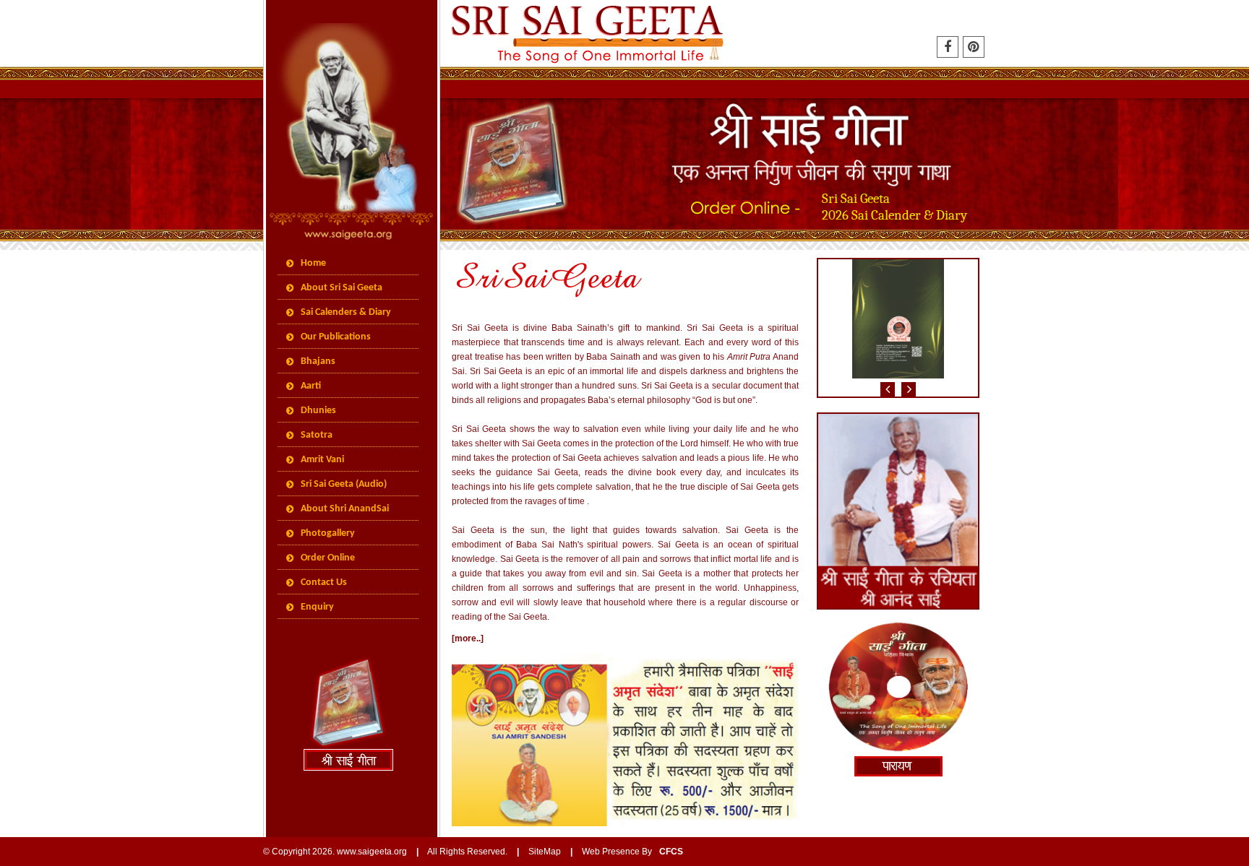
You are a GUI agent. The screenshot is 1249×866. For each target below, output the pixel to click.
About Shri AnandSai (345, 508)
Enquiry (317, 607)
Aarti (311, 386)
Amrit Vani (322, 459)
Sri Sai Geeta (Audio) (344, 484)
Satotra (316, 435)
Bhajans (318, 361)
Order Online (328, 558)
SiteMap (544, 851)
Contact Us (324, 582)
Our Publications (336, 337)
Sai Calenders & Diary (346, 312)
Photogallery (328, 533)
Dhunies (318, 410)
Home (313, 263)
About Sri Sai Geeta (341, 287)
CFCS (671, 851)
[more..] (468, 638)
